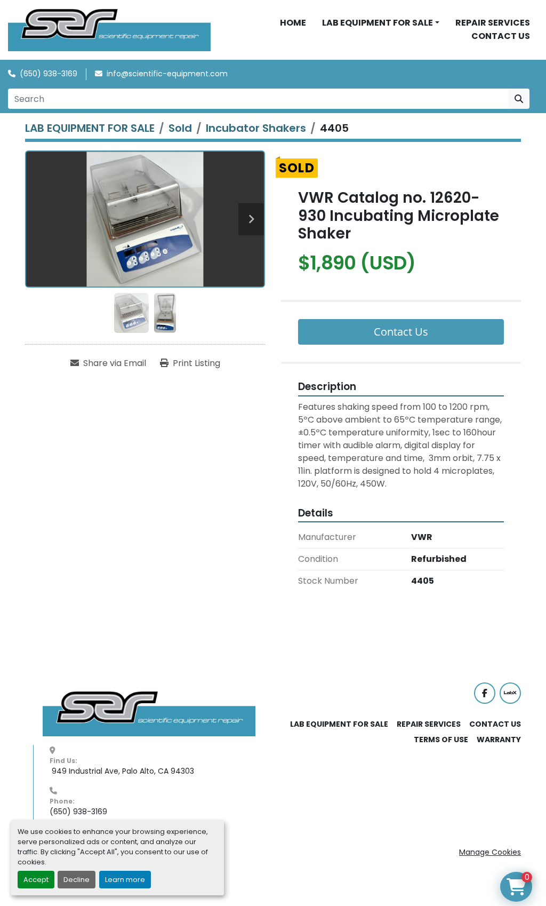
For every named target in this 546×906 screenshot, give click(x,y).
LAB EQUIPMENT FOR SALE (377, 23)
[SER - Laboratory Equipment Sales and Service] (149, 713)
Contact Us (401, 331)
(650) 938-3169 (48, 73)
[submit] (518, 99)
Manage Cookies (490, 852)
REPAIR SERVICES (492, 23)
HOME (293, 23)
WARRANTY (499, 739)
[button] (380, 23)
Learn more (125, 879)
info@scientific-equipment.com (167, 73)
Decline (76, 879)
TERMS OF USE (441, 739)
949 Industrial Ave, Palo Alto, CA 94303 (122, 771)
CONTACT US (500, 36)
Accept (36, 879)
